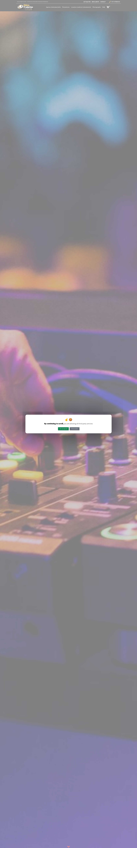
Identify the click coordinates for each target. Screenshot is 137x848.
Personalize (74, 429)
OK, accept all (63, 429)
